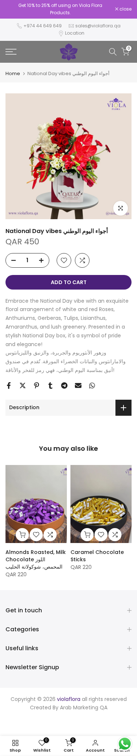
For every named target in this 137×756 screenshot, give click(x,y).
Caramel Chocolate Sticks (97, 555)
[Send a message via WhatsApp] (124, 743)
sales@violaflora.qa (98, 26)
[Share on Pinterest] (36, 385)
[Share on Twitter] (22, 385)
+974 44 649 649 (42, 26)
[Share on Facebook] (8, 385)
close (125, 9)
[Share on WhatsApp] (92, 385)
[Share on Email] (78, 385)
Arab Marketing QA (83, 707)
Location (74, 33)
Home (12, 73)
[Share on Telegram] (64, 385)
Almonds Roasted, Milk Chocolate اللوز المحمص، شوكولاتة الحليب (35, 559)
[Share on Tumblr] (50, 385)
